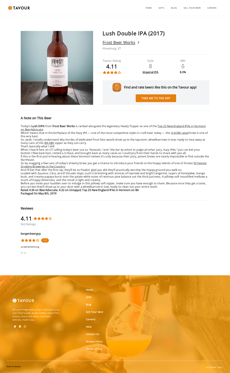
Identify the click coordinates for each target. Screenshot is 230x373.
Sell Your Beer (192, 8)
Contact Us (92, 334)
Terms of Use (94, 348)
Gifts (162, 8)
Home (149, 8)
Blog (174, 8)
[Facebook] (20, 325)
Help (89, 326)
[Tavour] (23, 302)
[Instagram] (24, 325)
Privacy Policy (94, 341)
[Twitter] (15, 325)
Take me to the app (155, 98)
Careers (212, 8)
